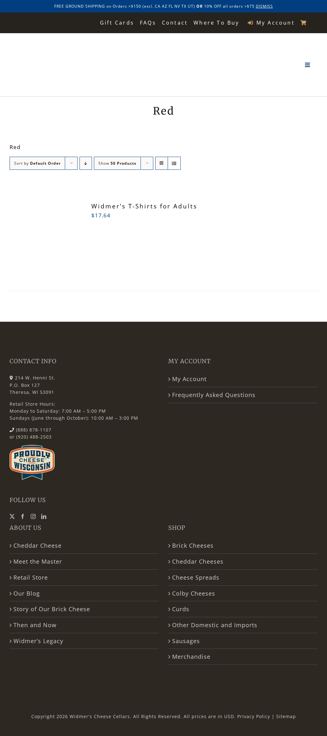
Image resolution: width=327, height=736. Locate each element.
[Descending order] (86, 163)
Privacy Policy (253, 716)
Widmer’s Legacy (38, 641)
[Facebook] (23, 516)
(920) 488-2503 (34, 437)
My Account (189, 379)
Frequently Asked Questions (213, 395)
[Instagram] (33, 516)
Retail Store (30, 577)
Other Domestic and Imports (214, 625)
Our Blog (26, 593)
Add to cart (28, 242)
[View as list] (174, 163)
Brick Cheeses (193, 545)
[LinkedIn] (44, 516)
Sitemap (286, 716)
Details (62, 238)
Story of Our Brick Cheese (51, 609)
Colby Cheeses (193, 593)
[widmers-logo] (50, 41)
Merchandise (191, 656)
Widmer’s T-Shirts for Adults (144, 206)
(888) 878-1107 (33, 430)
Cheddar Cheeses (198, 561)
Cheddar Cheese (37, 545)
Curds (180, 609)
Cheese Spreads (195, 577)
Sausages (186, 641)
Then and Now (35, 625)
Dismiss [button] (264, 6)
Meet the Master (37, 561)
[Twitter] (12, 516)
